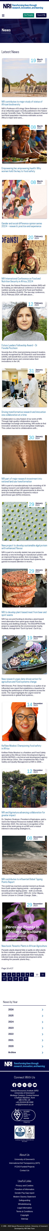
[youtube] (35, 1085)
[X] (24, 1085)
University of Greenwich (25, 1159)
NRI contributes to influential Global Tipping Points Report (22, 880)
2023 (11, 1028)
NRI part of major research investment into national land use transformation (22, 480)
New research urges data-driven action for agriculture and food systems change (22, 680)
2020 (11, 1046)
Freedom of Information (24, 1189)
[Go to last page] (26, 979)
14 (16, 979)
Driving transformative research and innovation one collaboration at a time (24, 413)
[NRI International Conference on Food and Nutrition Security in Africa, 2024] (24, 254)
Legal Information (24, 1208)
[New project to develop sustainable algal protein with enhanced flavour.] (24, 521)
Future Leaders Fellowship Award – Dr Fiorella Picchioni (19, 347)
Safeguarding (24, 1200)
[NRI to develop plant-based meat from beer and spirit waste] (24, 588)
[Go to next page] (21, 979)
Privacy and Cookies (24, 1186)
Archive (12, 1052)
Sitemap (24, 1219)
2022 (11, 1034)
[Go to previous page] (9, 974)
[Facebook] (14, 1085)
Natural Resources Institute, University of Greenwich (30, 1226)
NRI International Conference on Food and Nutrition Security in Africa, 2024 (21, 280)
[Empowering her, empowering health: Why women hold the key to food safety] (24, 144)
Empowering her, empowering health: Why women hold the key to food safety (21, 170)
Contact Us (24, 1170)
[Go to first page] (4, 974)
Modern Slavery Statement (24, 1197)
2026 (11, 1010)
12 (4, 979)
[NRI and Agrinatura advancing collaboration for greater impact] (24, 788)
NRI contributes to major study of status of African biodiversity (22, 103)
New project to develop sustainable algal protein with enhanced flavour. (24, 547)
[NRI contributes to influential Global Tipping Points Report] (24, 855)
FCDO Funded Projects (24, 1167)
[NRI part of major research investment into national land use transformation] (24, 454)
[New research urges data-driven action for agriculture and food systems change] (24, 654)
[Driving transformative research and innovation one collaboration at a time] (24, 387)
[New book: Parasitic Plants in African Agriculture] (24, 921)
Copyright (24, 1215)
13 (10, 979)
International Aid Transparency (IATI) (24, 1163)
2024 (11, 1022)
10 (37, 974)
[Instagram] (30, 1085)
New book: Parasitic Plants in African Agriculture (24, 946)
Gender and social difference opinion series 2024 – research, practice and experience (22, 225)
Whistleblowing (24, 1204)
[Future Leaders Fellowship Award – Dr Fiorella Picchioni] (24, 321)
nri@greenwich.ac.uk (24, 1105)
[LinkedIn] (19, 1085)
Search (40, 15)
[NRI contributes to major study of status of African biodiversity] (24, 77)
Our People (28, 15)
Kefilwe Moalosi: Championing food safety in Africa (21, 747)
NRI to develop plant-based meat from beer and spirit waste (24, 613)
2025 (11, 1016)
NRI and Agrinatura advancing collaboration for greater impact (23, 814)
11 (43, 974)
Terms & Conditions (24, 1211)
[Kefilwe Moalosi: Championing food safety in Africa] (24, 721)
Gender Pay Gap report (24, 1193)
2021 (11, 1040)
